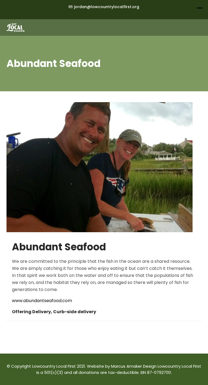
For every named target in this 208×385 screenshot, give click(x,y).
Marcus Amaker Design (134, 366)
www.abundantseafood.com (42, 300)
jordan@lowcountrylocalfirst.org (106, 6)
